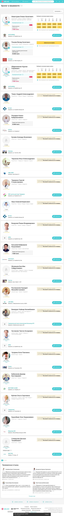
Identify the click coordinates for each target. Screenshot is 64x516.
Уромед (10, 151)
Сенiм (10, 366)
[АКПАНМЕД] (32, 35)
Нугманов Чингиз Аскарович (22, 331)
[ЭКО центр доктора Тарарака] (32, 195)
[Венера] (32, 59)
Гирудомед (11, 409)
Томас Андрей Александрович (22, 94)
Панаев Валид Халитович (20, 42)
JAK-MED (10, 301)
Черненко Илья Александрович (23, 159)
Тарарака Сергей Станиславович (17, 181)
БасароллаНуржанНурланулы (43, 469)
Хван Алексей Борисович (20, 202)
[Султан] (32, 281)
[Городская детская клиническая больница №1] (32, 324)
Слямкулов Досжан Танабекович (18, 439)
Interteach (11, 258)
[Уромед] (32, 151)
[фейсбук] (10, 511)
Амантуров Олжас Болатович (22, 16)
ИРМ (9, 237)
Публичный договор (36, 510)
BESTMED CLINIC (13, 388)
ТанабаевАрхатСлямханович (13, 469)
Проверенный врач (17, 22)
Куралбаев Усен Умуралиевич (22, 417)
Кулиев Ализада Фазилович (21, 137)
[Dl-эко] (32, 108)
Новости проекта (33, 506)
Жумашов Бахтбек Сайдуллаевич (18, 267)
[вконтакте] (12, 511)
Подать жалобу (33, 511)
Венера (10, 59)
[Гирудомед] (32, 410)
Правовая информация (26, 510)
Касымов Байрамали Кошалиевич (19, 246)
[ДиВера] (32, 130)
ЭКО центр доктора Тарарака (16, 194)
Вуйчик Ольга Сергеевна (20, 395)
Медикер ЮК (12, 431)
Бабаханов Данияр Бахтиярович (18, 375)
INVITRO (10, 453)
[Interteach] (32, 259)
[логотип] (5, 1)
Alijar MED (11, 172)
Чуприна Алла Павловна (20, 352)
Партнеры (27, 511)
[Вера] (32, 367)
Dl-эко (10, 108)
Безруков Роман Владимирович (23, 223)
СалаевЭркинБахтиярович (12, 482)
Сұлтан (10, 280)
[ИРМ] (32, 238)
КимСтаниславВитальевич (42, 482)
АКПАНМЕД (11, 34)
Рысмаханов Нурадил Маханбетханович (19, 289)
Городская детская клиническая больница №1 (21, 323)
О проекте (27, 506)
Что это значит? (17, 515)
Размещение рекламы (25, 508)
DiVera (10, 129)
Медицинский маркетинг (36, 508)
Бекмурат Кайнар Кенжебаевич (23, 309)
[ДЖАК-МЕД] (32, 302)
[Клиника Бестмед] (32, 388)
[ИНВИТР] (32, 454)
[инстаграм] (8, 511)
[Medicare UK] (32, 431)
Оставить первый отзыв (6, 76)
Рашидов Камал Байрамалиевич (17, 116)
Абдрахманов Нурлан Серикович (19, 67)
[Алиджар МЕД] (32, 173)
